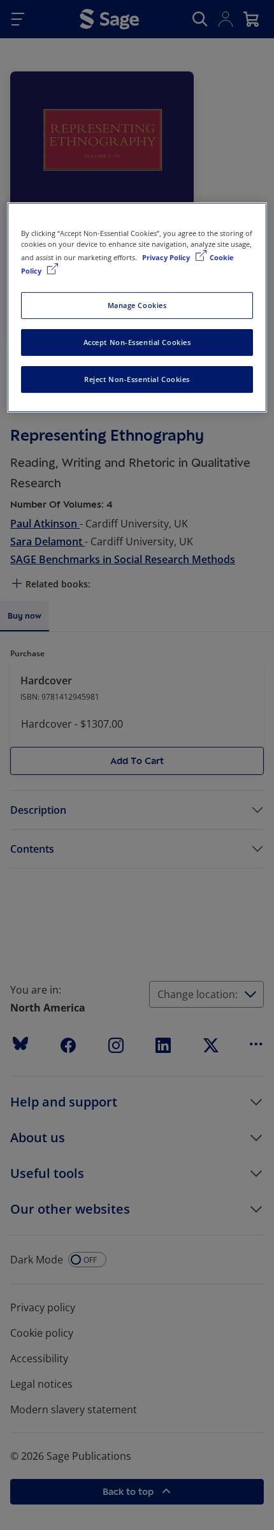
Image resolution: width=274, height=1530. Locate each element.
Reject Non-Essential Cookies (137, 379)
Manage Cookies (137, 305)
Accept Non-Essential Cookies (137, 342)
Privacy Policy (167, 257)
